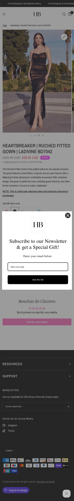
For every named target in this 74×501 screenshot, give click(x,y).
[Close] (68, 215)
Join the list (38, 279)
